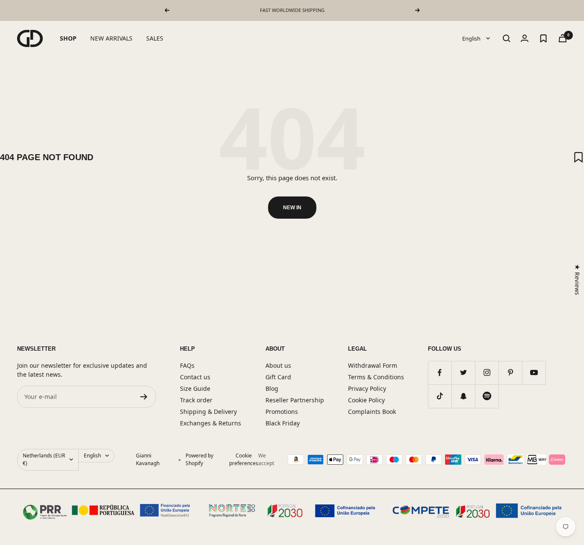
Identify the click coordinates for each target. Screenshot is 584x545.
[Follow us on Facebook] (439, 372)
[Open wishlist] (543, 38)
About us (278, 365)
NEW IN (292, 208)
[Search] (506, 38)
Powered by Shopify (199, 459)
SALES (154, 38)
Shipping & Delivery (208, 411)
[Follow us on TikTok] (439, 396)
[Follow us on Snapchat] (463, 396)
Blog (271, 388)
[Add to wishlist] (578, 157)
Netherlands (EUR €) (44, 459)
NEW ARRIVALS (111, 38)
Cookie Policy (366, 400)
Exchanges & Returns (210, 423)
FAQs (187, 365)
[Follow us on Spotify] (486, 396)
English (472, 38)
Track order (196, 400)
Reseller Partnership (294, 400)
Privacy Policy (367, 388)
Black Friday (282, 423)
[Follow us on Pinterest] (510, 372)
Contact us (195, 377)
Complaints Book (372, 411)
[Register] (143, 397)
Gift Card (278, 377)
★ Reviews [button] (577, 279)
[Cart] (562, 38)
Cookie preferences (243, 459)
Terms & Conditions (376, 377)
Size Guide (195, 388)
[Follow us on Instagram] (486, 372)
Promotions (281, 411)
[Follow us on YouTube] (534, 372)
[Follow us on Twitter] (463, 372)
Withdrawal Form (372, 365)
